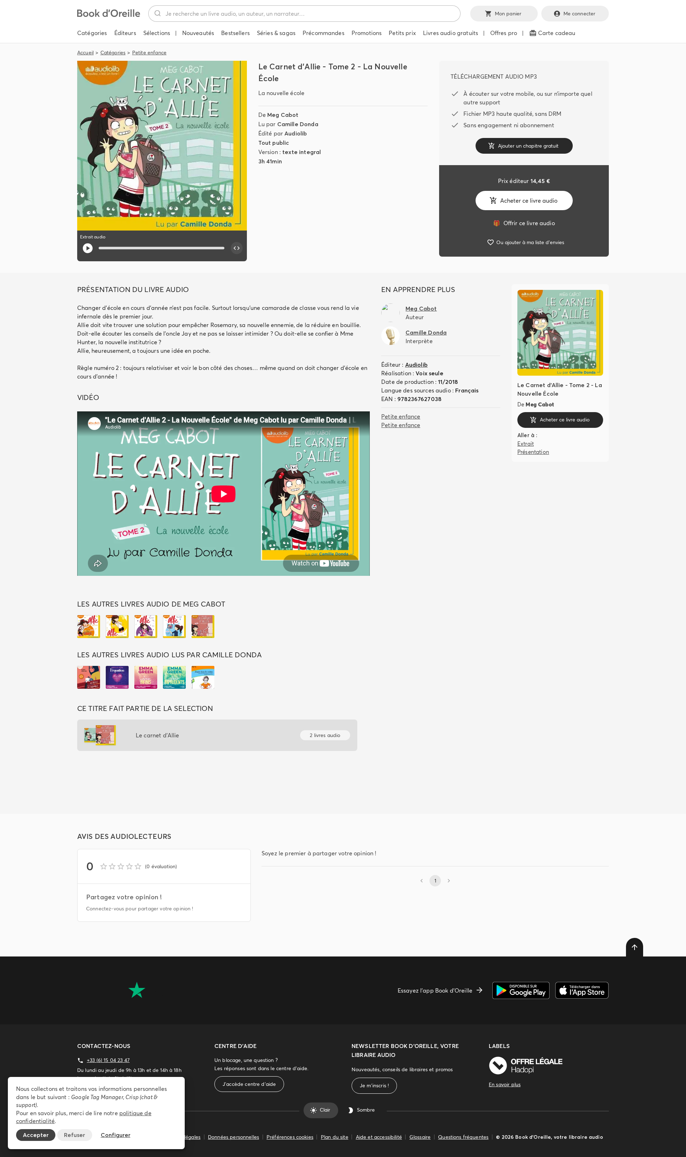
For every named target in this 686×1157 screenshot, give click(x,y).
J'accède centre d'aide (249, 1084)
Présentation (533, 452)
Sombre (366, 1110)
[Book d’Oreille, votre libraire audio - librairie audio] (108, 15)
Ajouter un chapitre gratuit (528, 146)
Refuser (74, 1134)
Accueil (85, 52)
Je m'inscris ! (374, 1085)
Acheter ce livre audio (528, 200)
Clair (325, 1110)
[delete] (634, 947)
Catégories (113, 52)
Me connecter (579, 13)
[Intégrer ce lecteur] (237, 248)
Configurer (115, 1134)
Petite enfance (149, 52)
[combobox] (304, 13)
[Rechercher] (157, 13)
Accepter (36, 1134)
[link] (524, 223)
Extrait (525, 443)
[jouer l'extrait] (87, 248)
